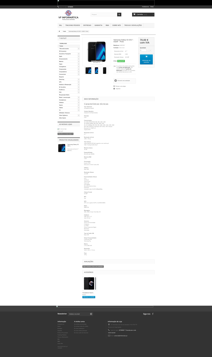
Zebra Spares (62, 118)
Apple (60, 56)
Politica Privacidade (63, 332)
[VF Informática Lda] (73, 15)
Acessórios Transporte (65, 53)
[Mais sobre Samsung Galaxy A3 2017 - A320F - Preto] (62, 148)
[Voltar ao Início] (59, 31)
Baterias (61, 61)
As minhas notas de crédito (81, 326)
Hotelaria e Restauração (65, 84)
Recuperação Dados (64, 94)
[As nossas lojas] (69, 129)
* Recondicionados (64, 48)
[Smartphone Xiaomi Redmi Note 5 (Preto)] (89, 283)
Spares (61, 105)
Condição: (116, 47)
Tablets (61, 107)
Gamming (61, 79)
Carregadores (62, 66)
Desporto (61, 76)
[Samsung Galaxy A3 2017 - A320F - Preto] (88, 70)
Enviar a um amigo (121, 86)
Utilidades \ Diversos (64, 112)
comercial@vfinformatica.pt (120, 335)
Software (61, 102)
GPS (60, 82)
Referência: (116, 45)
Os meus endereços (79, 328)
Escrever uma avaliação (123, 80)
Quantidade (143, 47)
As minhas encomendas (80, 324)
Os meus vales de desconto (81, 332)
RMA (107, 25)
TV (60, 110)
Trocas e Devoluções (133, 25)
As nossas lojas (65, 124)
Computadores (63, 71)
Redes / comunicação (64, 97)
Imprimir (118, 88)
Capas (60, 64)
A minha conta (79, 321)
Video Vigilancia (63, 115)
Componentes (62, 69)
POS (60, 92)
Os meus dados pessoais (80, 330)
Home (59, 326)
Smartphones (62, 100)
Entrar (152, 6)
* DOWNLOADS (63, 43)
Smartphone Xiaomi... (88, 292)
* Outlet (61, 46)
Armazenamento (63, 59)
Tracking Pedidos (72, 25)
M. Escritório (62, 87)
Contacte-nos (145, 6)
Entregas (87, 25)
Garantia (98, 25)
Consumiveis (62, 74)
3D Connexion (62, 51)
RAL (60, 25)
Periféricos (62, 89)
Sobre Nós (116, 25)
